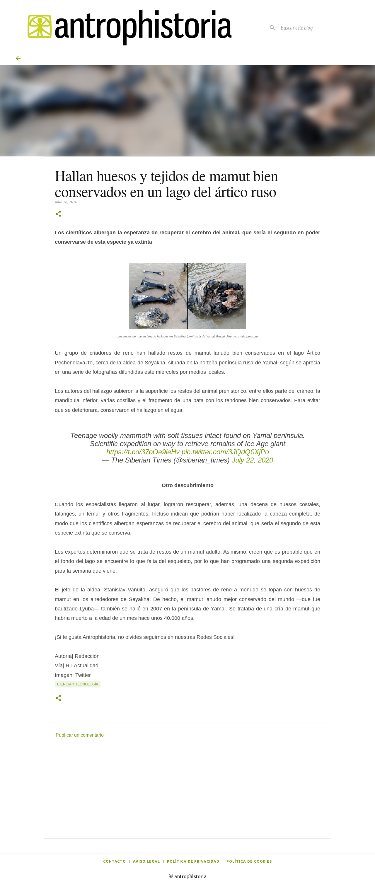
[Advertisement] (187, 797)
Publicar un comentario (80, 735)
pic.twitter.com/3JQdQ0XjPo (225, 452)
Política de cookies (249, 861)
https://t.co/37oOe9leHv (143, 452)
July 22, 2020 (252, 460)
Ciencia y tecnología (77, 684)
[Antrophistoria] (126, 27)
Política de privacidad (193, 861)
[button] (58, 214)
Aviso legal (146, 861)
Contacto (114, 861)
